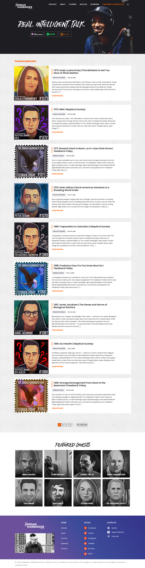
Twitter (91, 533)
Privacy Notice (73, 562)
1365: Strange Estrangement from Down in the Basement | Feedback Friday (79, 384)
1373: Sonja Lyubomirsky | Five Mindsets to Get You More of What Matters (82, 72)
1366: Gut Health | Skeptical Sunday (73, 343)
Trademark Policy (21, 565)
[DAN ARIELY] (58, 492)
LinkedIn (91, 543)
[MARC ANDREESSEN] (116, 463)
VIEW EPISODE (57, 96)
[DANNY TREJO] (87, 463)
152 (82, 425)
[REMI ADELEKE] (29, 463)
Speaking (64, 543)
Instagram (92, 538)
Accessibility (111, 562)
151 (78, 425)
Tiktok (90, 554)
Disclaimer (121, 562)
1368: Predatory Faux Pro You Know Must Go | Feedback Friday (78, 267)
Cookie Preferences (98, 562)
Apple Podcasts (118, 532)
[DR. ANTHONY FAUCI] (116, 492)
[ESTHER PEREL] (87, 492)
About (63, 533)
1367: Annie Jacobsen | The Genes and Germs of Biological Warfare (80, 306)
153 (85, 425)
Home (63, 522)
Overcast (115, 536)
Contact (64, 548)
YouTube (91, 548)
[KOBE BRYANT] (58, 463)
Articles (64, 528)
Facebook (92, 528)
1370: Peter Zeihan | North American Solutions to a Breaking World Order (81, 189)
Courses (64, 538)
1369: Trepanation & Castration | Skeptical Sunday (82, 226)
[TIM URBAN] (29, 492)
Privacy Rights (85, 562)
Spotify (114, 528)
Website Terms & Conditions (56, 562)
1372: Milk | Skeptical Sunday (70, 109)
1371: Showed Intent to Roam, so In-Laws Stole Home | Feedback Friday (83, 150)
